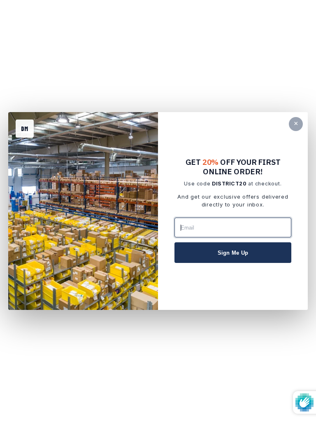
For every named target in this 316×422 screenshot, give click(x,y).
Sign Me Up (233, 253)
